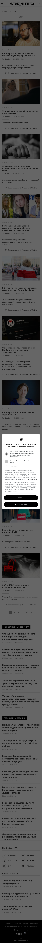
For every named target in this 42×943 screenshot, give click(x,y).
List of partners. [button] (32, 479)
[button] (21, 466)
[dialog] (21, 471)
